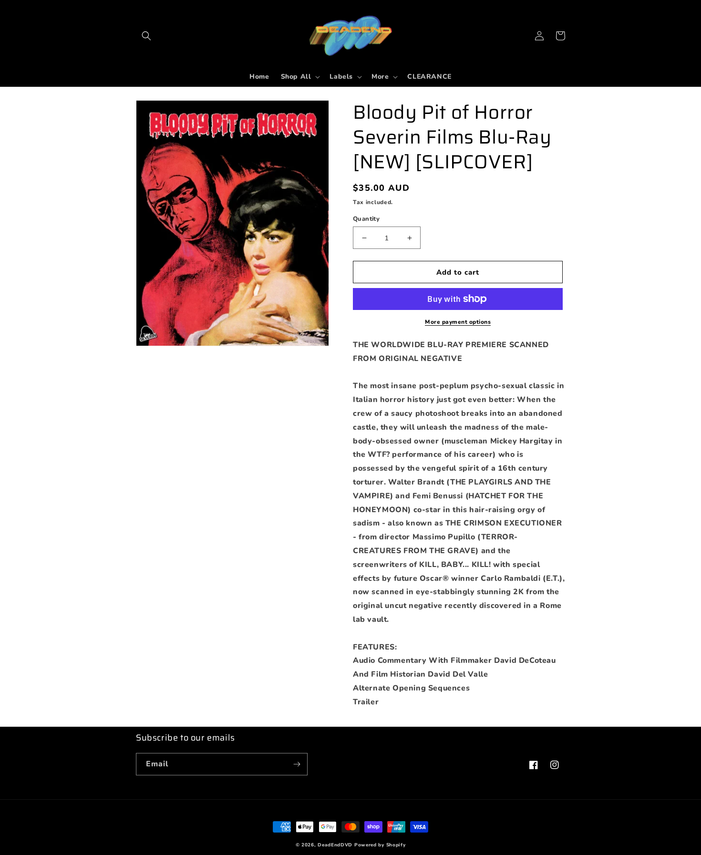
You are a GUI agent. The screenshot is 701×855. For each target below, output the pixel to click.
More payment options (458, 322)
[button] (146, 35)
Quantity (366, 219)
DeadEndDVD (335, 845)
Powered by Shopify (380, 845)
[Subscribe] (296, 764)
